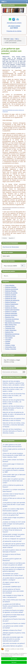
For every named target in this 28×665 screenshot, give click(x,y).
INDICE (16, 27)
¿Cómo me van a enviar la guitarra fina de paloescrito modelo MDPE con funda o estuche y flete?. (14, 455)
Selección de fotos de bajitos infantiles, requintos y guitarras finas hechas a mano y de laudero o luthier (13, 383)
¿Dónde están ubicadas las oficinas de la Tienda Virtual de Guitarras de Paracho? (14, 530)
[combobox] (10, 276)
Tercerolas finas (9, 321)
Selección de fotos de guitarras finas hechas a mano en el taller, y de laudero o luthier (13, 401)
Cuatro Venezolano (10, 330)
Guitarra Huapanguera (11, 304)
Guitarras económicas (11, 289)
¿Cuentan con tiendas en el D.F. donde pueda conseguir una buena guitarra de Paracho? (14, 523)
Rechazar (14, 662)
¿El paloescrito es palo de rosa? (12, 541)
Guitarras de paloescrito (12, 300)
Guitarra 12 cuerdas (11, 311)
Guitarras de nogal (10, 298)
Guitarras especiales (11, 313)
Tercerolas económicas (12, 319)
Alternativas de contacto (14, 23)
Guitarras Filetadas (10, 291)
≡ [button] (26, 1)
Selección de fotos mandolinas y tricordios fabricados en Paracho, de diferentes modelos (13, 431)
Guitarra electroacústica (12, 309)
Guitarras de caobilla (11, 293)
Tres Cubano (9, 337)
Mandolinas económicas (12, 334)
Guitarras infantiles (10, 287)
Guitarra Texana (9, 306)
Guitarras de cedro (10, 296)
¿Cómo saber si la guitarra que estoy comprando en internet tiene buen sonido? (13, 480)
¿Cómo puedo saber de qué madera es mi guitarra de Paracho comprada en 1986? (13, 470)
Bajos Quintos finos (10, 324)
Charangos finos (10, 326)
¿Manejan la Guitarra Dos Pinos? (12, 630)
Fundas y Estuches (10, 349)
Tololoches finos (10, 328)
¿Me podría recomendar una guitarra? (14, 643)
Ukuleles (7, 341)
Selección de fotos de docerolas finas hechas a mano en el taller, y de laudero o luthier (14, 395)
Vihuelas (7, 343)
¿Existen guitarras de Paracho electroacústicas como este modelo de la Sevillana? (13, 591)
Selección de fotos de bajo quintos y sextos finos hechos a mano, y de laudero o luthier (13, 389)
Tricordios (8, 339)
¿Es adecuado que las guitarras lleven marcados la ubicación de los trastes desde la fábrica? (14, 545)
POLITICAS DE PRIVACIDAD (11, 247)
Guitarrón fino (9, 332)
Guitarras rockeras (10, 294)
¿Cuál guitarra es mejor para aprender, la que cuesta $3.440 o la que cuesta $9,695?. (14, 504)
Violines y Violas (10, 345)
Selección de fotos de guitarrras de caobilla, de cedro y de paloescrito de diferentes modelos (14, 414)
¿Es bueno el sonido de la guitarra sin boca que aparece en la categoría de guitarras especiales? (14, 569)
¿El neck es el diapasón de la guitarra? (14, 538)
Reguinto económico (11, 315)
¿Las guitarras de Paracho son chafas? (14, 623)
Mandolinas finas (10, 336)
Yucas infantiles (9, 285)
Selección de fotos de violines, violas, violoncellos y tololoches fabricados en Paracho (14, 424)
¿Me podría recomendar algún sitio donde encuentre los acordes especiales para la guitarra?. (13, 639)
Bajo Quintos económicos (12, 322)
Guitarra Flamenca (10, 302)
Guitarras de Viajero (11, 308)
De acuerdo (14, 658)
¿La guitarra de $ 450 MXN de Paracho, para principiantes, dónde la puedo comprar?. (14, 606)
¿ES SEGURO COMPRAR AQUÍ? (12, 586)
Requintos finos (9, 317)
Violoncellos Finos (10, 347)
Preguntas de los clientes (14, 31)
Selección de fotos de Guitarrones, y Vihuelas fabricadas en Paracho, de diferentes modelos (13, 408)
